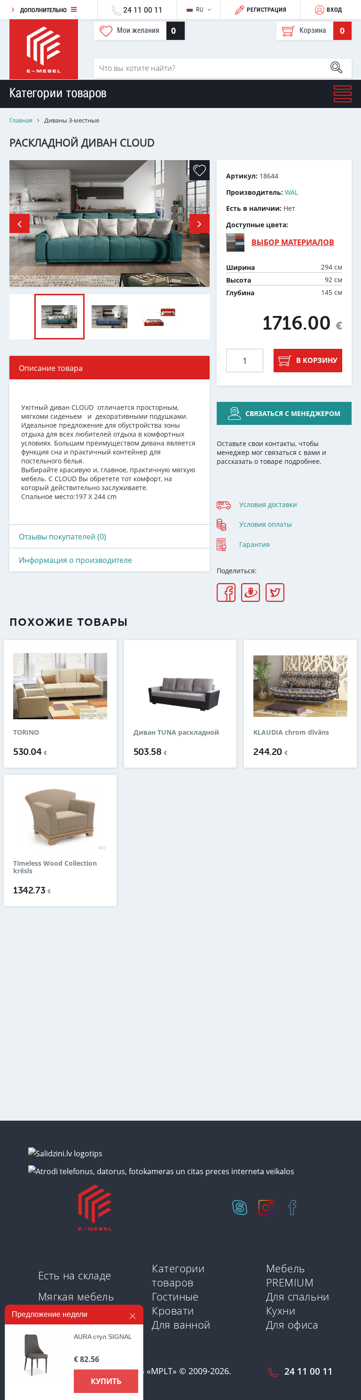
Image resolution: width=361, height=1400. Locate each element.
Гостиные (175, 1296)
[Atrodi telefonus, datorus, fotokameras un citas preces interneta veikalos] (161, 1170)
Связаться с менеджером (292, 413)
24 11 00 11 (143, 10)
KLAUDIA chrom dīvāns (291, 732)
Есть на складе (74, 1275)
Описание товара (51, 368)
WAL (291, 192)
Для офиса (292, 1324)
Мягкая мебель (76, 1296)
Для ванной (181, 1324)
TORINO (26, 732)
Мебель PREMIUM (290, 1275)
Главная (20, 120)
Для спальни (298, 1296)
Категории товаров (178, 1275)
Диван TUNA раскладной (176, 732)
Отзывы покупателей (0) (62, 536)
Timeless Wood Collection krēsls (55, 867)
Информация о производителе (75, 560)
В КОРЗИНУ (316, 360)
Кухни (280, 1310)
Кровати (173, 1310)
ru (199, 9)
